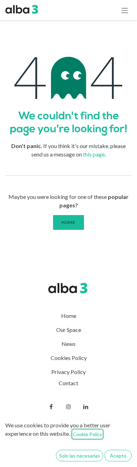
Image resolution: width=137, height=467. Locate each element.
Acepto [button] (118, 456)
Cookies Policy (69, 357)
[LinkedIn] (86, 407)
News (68, 343)
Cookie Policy (87, 434)
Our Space (68, 329)
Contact (68, 383)
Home (68, 222)
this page (94, 154)
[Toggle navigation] (125, 10)
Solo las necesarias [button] (79, 456)
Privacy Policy (68, 371)
